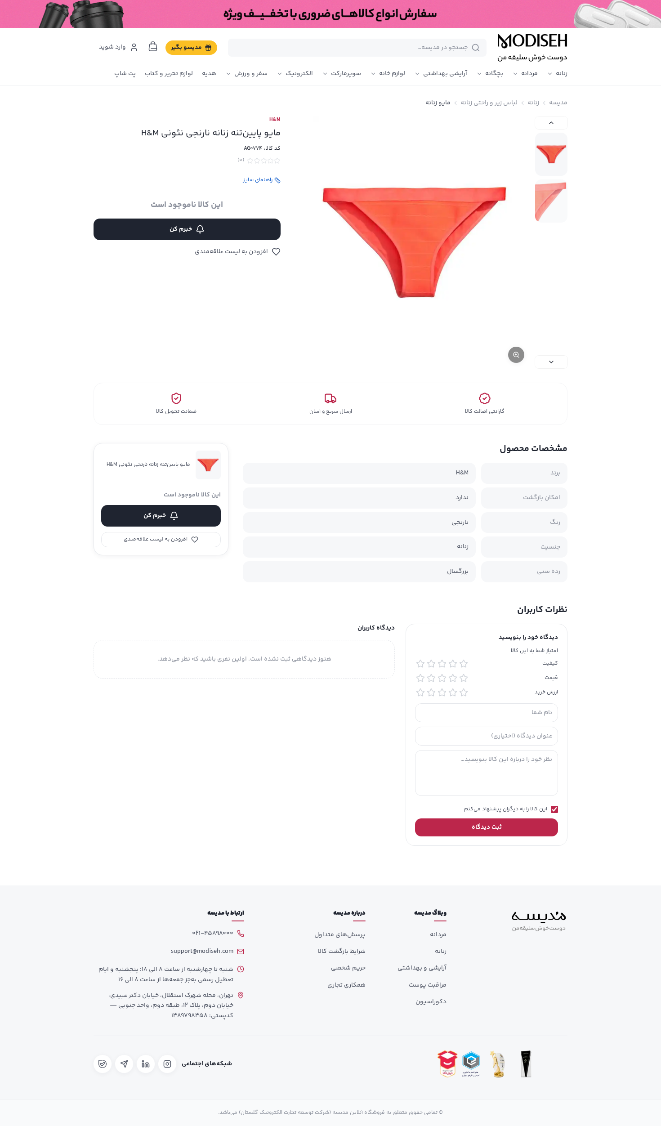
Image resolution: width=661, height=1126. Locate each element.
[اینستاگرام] (167, 1064)
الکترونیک (299, 74)
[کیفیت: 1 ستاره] (463, 663)
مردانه (529, 74)
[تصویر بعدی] (551, 362)
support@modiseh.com (202, 951)
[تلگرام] (124, 1064)
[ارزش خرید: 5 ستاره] (420, 692)
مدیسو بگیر (186, 48)
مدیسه (558, 102)
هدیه (209, 74)
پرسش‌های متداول (340, 934)
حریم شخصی (348, 968)
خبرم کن (181, 229)
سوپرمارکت (346, 74)
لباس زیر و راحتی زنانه (489, 102)
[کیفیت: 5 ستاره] (420, 663)
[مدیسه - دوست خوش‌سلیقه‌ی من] (532, 47)
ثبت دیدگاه (487, 827)
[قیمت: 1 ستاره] (463, 678)
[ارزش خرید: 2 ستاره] (452, 692)
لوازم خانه (392, 74)
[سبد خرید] (152, 46)
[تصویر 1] (551, 154)
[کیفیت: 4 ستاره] (431, 663)
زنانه (561, 74)
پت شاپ (125, 74)
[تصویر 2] (551, 201)
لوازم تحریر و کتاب (169, 74)
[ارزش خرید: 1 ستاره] (463, 692)
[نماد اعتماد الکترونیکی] (554, 1064)
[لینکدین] (146, 1064)
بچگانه (494, 74)
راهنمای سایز (257, 180)
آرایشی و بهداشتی (422, 968)
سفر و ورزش (251, 74)
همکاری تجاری (346, 985)
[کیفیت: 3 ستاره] (442, 663)
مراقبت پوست (428, 985)
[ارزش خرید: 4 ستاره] (431, 692)
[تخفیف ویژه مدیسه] (330, 14)
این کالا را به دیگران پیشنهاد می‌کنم (505, 809)
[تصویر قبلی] (551, 122)
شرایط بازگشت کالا (342, 951)
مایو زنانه (438, 102)
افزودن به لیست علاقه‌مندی (231, 251)
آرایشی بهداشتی (445, 74)
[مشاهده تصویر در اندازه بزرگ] (414, 242)
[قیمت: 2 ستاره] (452, 678)
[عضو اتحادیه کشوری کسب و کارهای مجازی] (471, 1064)
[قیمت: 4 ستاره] (431, 678)
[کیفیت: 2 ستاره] (452, 663)
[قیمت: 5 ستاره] (420, 678)
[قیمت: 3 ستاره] (442, 678)
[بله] (103, 1064)
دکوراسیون (431, 1001)
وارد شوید (112, 47)
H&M (275, 120)
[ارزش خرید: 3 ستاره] (442, 692)
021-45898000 (212, 933)
